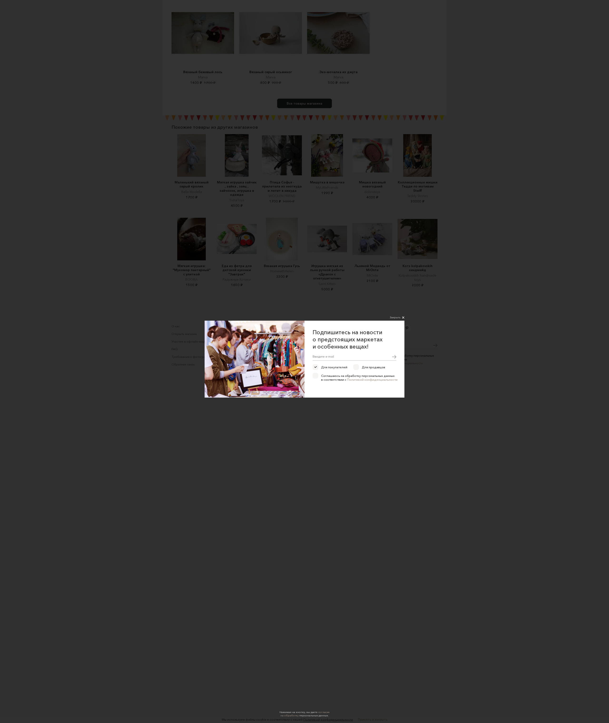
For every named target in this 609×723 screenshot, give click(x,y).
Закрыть (395, 317)
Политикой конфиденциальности (372, 379)
